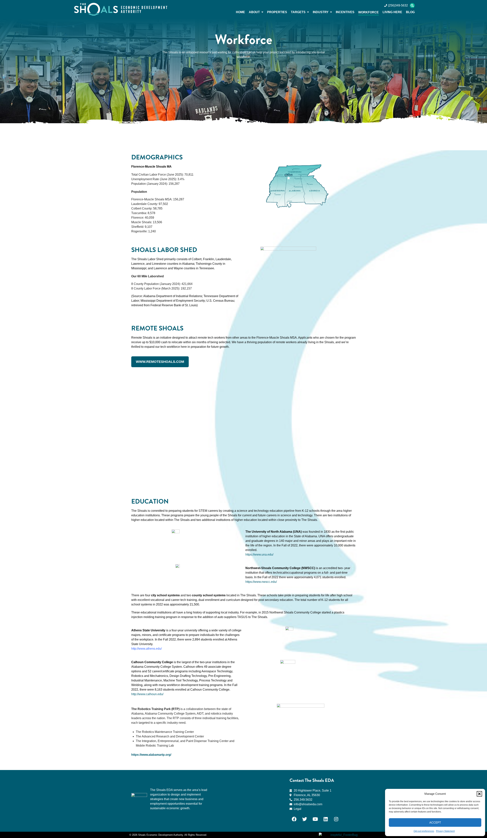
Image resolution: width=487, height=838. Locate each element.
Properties (277, 12)
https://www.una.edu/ (259, 554)
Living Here (392, 12)
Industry (321, 12)
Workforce (368, 12)
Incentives (345, 12)
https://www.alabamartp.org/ (151, 754)
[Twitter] (305, 819)
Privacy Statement (445, 831)
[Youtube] (315, 819)
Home (240, 12)
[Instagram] (336, 819)
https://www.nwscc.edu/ (261, 581)
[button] (479, 794)
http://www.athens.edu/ (146, 648)
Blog (410, 12)
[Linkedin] (325, 819)
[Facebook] (294, 819)
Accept (435, 822)
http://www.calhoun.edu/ (147, 694)
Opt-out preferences (424, 831)
